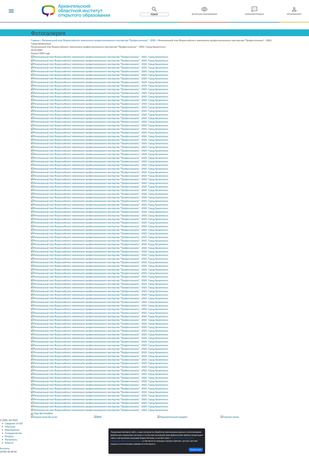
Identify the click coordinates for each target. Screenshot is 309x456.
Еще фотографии (43, 413)
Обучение (10, 426)
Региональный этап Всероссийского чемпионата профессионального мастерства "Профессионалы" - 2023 (98, 40)
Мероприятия (12, 429)
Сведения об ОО (14, 423)
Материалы (11, 439)
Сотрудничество (13, 433)
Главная (35, 40)
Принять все (195, 450)
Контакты (5, 448)
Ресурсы (9, 436)
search (154, 9)
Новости (9, 442)
